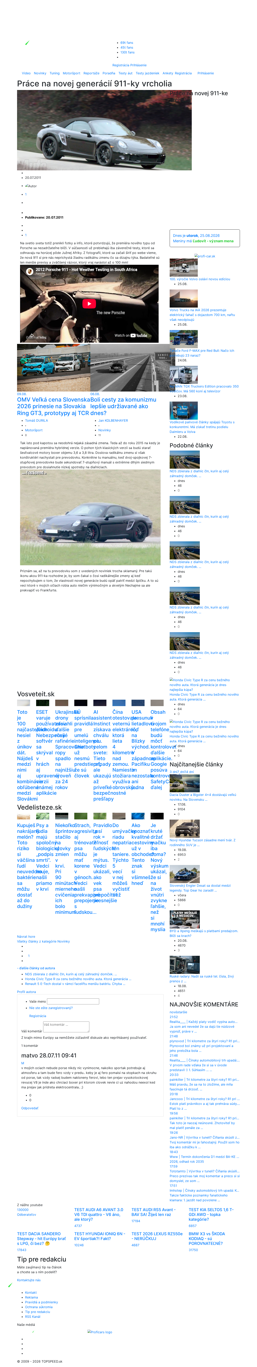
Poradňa (109, 73)
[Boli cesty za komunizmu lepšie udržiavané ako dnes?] (132, 367)
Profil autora (26, 992)
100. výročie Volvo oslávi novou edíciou (200, 279)
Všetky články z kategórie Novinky (43, 941)
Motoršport (71, 73)
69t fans (126, 43)
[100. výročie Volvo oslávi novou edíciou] (184, 267)
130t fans (127, 52)
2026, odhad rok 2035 (187, 1161)
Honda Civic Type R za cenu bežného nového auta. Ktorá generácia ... (78, 979)
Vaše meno (37, 1001)
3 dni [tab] (173, 772)
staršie (182, 1012)
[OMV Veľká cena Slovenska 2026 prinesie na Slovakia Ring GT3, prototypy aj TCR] (59, 367)
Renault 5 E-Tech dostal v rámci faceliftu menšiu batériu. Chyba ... (75, 984)
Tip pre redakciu (37, 1312)
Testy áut (125, 73)
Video (26, 73)
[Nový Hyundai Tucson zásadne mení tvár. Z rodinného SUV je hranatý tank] (185, 828)
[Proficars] (100, 1331)
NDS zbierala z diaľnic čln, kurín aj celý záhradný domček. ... (71, 974)
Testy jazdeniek (147, 73)
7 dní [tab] (181, 772)
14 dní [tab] (189, 772)
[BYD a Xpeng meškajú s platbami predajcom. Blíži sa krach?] (185, 919)
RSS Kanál (32, 1317)
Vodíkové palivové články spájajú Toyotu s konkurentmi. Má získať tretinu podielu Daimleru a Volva (202, 427)
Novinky (40, 73)
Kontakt (31, 1292)
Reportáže (91, 73)
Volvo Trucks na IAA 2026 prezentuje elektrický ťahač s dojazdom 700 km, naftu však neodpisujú (202, 315)
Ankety (168, 73)
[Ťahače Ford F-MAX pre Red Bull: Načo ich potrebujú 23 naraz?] (184, 339)
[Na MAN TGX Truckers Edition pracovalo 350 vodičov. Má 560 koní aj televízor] (184, 375)
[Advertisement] (90, 646)
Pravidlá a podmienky (41, 1302)
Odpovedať (29, 1108)
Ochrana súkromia (39, 1307)
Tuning (55, 73)
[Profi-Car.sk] (205, 256)
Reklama (31, 1297)
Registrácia (120, 65)
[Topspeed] (42, 1331)
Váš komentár (31, 1031)
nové (173, 1012)
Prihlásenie (138, 65)
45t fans (126, 47)
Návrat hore (26, 937)
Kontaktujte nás (29, 1280)
